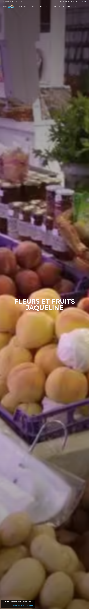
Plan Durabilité (72, 7)
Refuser (20, 605)
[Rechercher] (74, 1)
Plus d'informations (28, 605)
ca (81, 1)
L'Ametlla (22, 7)
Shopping (52, 7)
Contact (83, 7)
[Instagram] (63, 1)
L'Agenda (39, 7)
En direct (61, 7)
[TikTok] (71, 1)
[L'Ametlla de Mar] (9, 7)
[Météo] (76, 1)
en (82, 1)
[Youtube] (68, 1)
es (84, 1)
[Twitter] (66, 1)
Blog (46, 7)
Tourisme (30, 7)
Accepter (15, 605)
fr (85, 1)
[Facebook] (61, 1)
